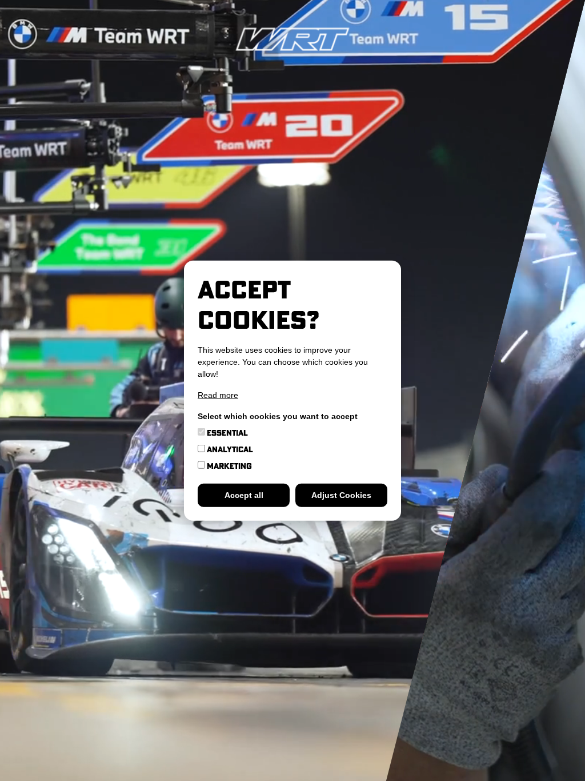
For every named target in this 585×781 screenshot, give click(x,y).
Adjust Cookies (341, 494)
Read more (218, 394)
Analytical (229, 449)
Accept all (244, 494)
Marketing (228, 465)
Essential (226, 432)
